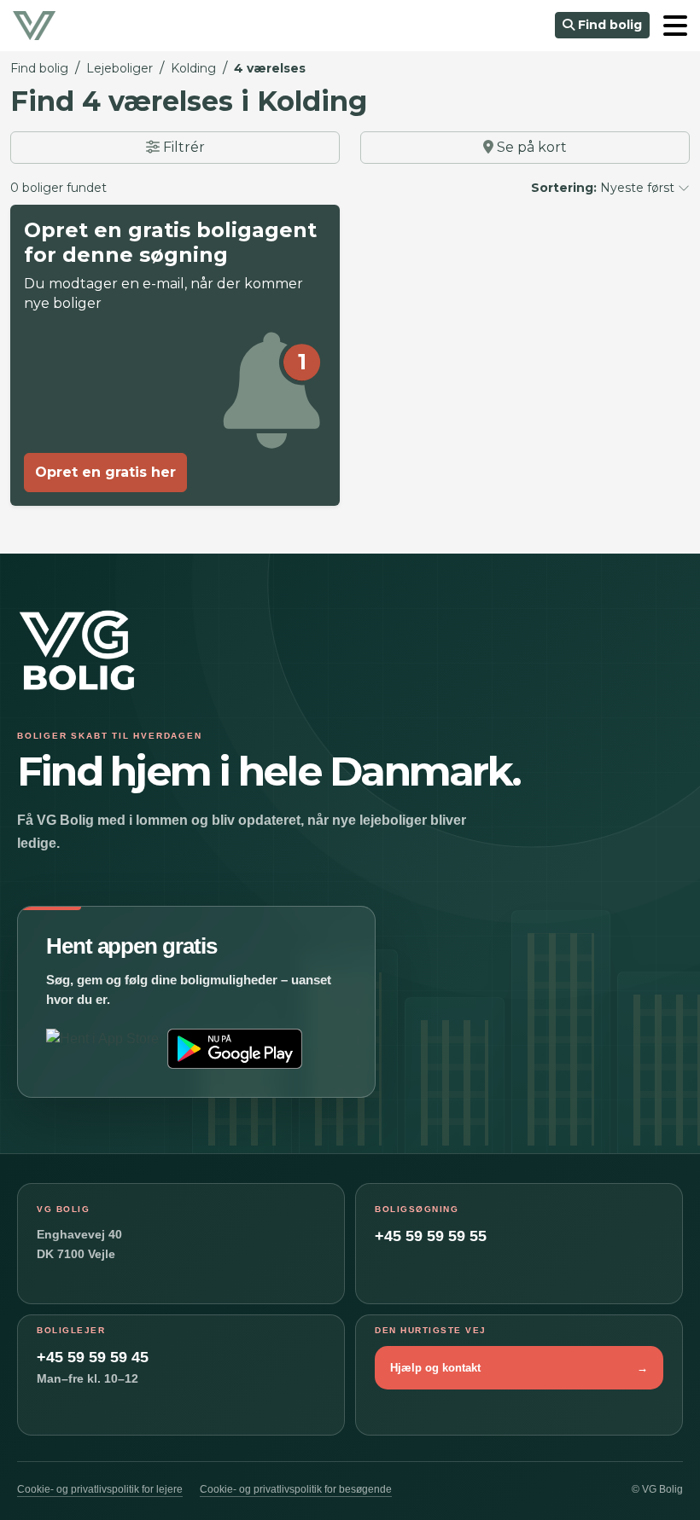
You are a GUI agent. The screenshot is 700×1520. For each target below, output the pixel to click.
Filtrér (182, 147)
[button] (675, 25)
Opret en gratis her (105, 472)
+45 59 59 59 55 (431, 1235)
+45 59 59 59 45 (93, 1357)
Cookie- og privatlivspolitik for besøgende (296, 1489)
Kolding (193, 68)
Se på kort (530, 147)
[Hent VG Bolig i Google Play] (235, 1049)
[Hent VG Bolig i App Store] (102, 1049)
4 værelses (270, 68)
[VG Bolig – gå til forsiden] (77, 667)
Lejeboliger (119, 68)
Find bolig (608, 24)
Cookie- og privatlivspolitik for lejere (100, 1489)
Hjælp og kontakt (519, 1367)
